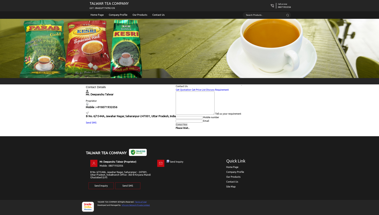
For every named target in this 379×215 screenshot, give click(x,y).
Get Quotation (183, 89)
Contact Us (158, 14)
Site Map (231, 186)
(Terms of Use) (141, 202)
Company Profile (118, 14)
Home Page (97, 14)
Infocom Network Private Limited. (136, 205)
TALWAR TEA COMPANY (109, 5)
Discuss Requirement (217, 89)
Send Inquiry (176, 161)
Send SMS (91, 122)
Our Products (140, 14)
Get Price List (199, 89)
